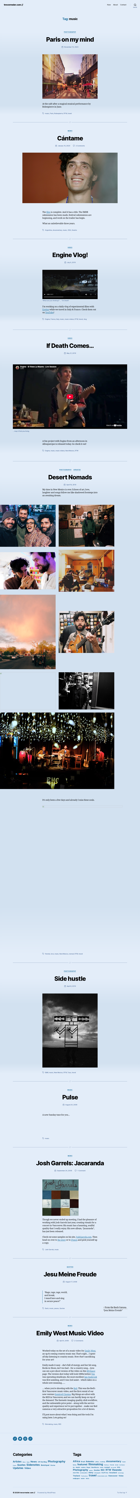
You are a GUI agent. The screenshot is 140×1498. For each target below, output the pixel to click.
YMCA (87, 1478)
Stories (52, 1465)
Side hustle (70, 978)
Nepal (28, 1462)
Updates (77, 470)
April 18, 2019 (71, 485)
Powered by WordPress (46, 1493)
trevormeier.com (102, 1476)
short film (76, 1473)
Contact (123, 5)
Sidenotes (33, 1464)
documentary (57, 230)
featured (82, 1464)
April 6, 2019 (71, 986)
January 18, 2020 (64, 146)
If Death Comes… (70, 345)
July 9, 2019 (71, 262)
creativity (102, 1461)
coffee (97, 1461)
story (90, 1472)
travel (70, 113)
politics (91, 1470)
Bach (47, 1308)
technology (121, 1473)
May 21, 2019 (71, 353)
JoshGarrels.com (84, 1237)
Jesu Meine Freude (70, 1274)
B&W (46, 1072)
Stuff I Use (104, 1473)
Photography (70, 32)
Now (109, 5)
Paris (51, 113)
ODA (69, 230)
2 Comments (80, 146)
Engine (45, 309)
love (52, 954)
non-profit (113, 1467)
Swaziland (113, 1473)
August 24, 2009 (71, 1105)
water (83, 1478)
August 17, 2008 (71, 1282)
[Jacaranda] (70, 1197)
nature (83, 1467)
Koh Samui (122, 1465)
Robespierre (58, 113)
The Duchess (84, 1476)
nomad (71, 954)
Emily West (90, 1351)
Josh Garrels (49, 1249)
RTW (65, 113)
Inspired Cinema (63, 1394)
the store (62, 1240)
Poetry (14, 1465)
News (70, 131)
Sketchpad (45, 1465)
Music (70, 1090)
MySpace (91, 1371)
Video (70, 247)
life (74, 1467)
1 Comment (81, 1171)
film (48, 212)
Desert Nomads (70, 477)
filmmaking (49, 1424)
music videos (69, 319)
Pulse (70, 1097)
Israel (116, 1465)
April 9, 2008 (64, 1341)
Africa (76, 1461)
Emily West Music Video (70, 1333)
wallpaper (76, 1478)
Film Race (106, 1465)
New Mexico (69, 451)
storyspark (97, 1473)
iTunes (74, 1240)
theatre (74, 230)
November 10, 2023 (71, 47)
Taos (69, 1072)
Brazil (83, 1462)
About (115, 5)
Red (75, 1388)
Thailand (76, 1476)
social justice (83, 1473)
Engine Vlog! (70, 255)
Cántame (70, 138)
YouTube (49, 312)
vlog (85, 319)
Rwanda (116, 1469)
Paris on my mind (70, 39)
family (74, 1465)
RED (59, 1424)
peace (56, 1308)
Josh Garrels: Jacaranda (70, 1163)
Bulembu (90, 1461)
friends (47, 954)
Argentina (48, 230)
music (47, 113)
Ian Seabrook (90, 1377)
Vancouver (113, 1476)
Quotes (70, 1267)
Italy (57, 319)
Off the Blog (42, 1462)
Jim (93, 1374)
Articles (17, 1461)
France (53, 319)
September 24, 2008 (64, 1171)
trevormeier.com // (13, 5)
